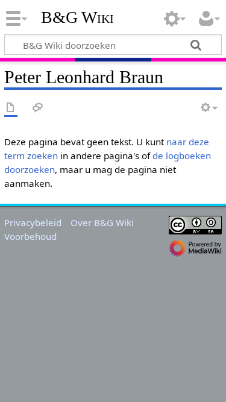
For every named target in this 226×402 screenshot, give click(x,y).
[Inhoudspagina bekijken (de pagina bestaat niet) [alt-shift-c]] (10, 108)
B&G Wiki (77, 17)
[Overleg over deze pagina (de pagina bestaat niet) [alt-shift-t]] (38, 108)
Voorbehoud (30, 236)
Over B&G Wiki (102, 222)
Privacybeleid (32, 222)
